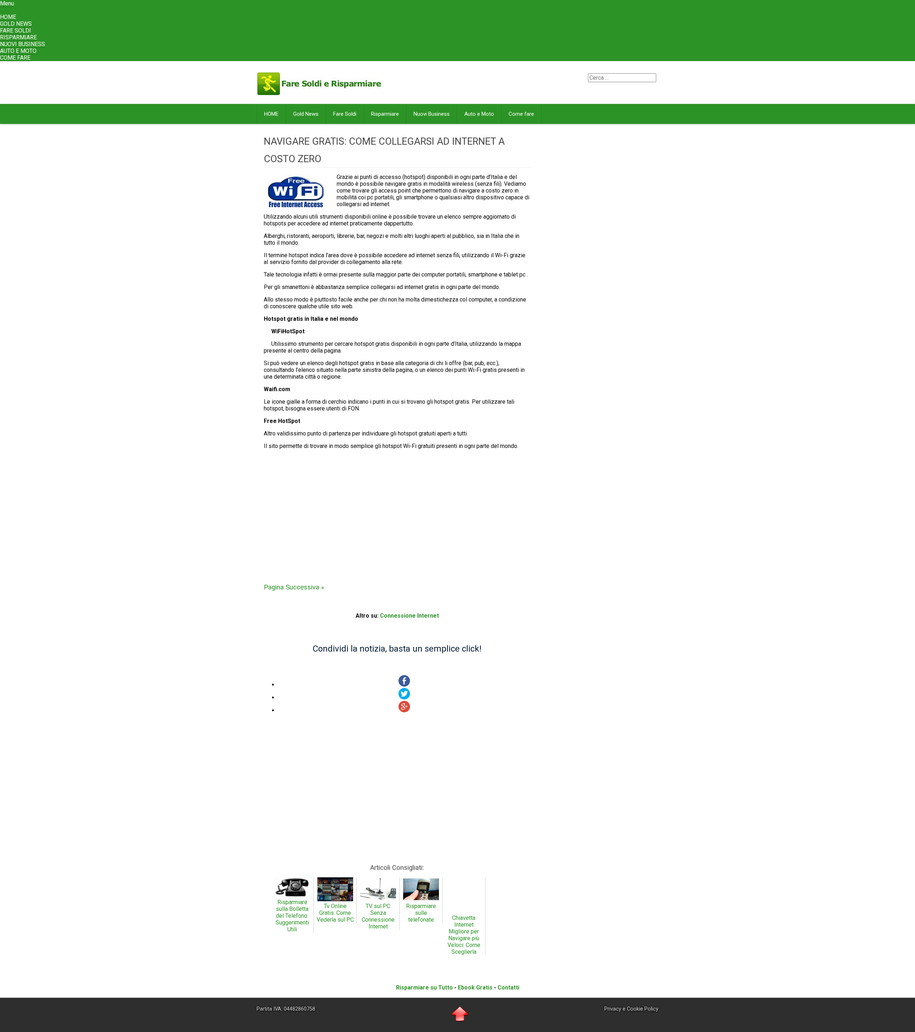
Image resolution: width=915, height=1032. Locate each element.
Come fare (15, 57)
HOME (8, 17)
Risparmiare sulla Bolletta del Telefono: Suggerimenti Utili (292, 916)
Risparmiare (18, 37)
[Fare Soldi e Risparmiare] (319, 93)
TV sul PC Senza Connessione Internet (378, 916)
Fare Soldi (15, 30)
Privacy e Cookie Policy (631, 1009)
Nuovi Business (22, 44)
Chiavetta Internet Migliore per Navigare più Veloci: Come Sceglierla (463, 934)
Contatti (508, 987)
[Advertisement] (397, 512)
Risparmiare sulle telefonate (421, 913)
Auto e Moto (18, 51)
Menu (7, 3)
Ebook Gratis (475, 987)
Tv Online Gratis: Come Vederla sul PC (335, 913)
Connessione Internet (409, 615)
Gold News (16, 23)
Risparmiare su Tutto (424, 987)
